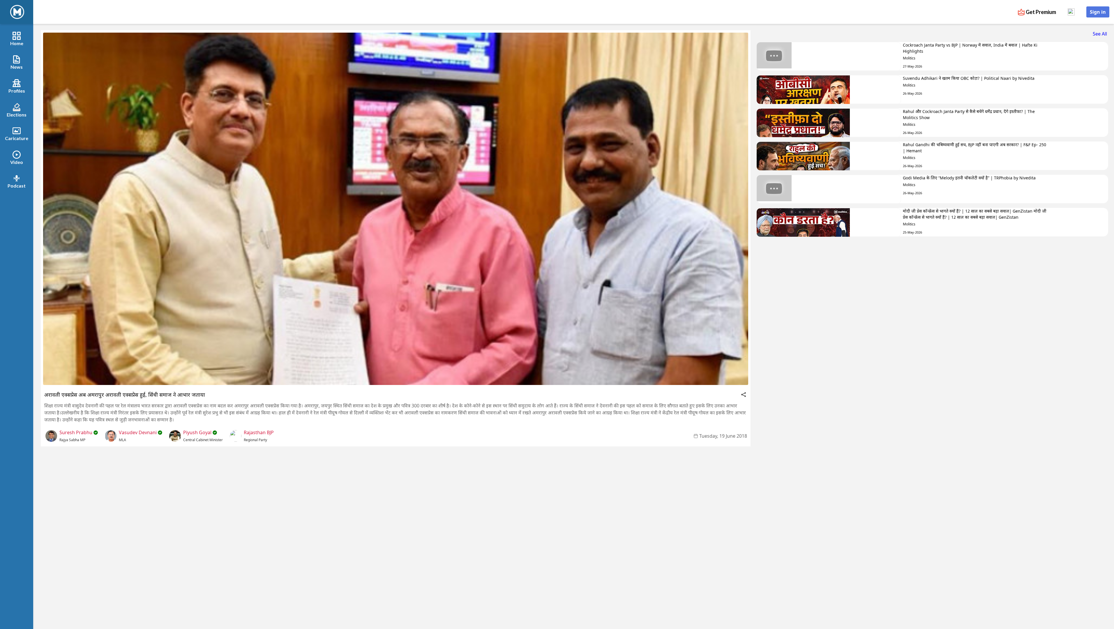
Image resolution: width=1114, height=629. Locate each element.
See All (1100, 34)
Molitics (909, 58)
